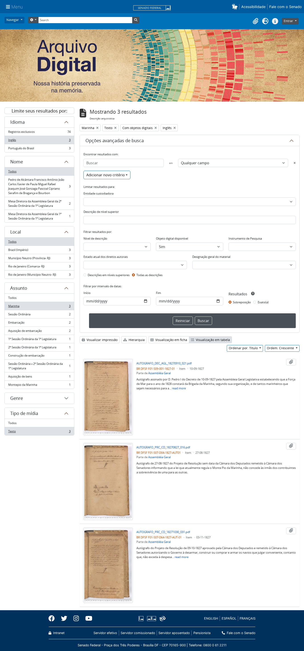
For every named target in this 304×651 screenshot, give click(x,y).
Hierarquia (136, 340)
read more (179, 388)
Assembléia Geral (159, 373)
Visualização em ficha (170, 340)
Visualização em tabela (212, 340)
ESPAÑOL (229, 618)
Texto (39, 432)
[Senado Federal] (152, 8)
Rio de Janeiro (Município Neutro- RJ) (39, 276)
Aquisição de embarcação (39, 332)
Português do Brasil (39, 149)
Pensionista (201, 633)
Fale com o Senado (285, 6)
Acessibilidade (253, 6)
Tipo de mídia (24, 413)
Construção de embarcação (39, 356)
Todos (12, 171)
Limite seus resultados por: (39, 111)
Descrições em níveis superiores (109, 275)
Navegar (13, 20)
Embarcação (39, 323)
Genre (16, 398)
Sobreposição (242, 302)
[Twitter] (64, 618)
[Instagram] (76, 618)
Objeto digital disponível (172, 238)
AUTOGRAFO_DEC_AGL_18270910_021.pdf (164, 363)
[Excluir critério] (295, 163)
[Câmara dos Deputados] (141, 618)
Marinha (39, 307)
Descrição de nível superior (101, 212)
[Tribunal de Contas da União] (162, 618)
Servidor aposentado (174, 633)
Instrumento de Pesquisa (245, 238)
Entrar (289, 21)
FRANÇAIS (247, 618)
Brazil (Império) (39, 251)
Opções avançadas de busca (114, 141)
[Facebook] (53, 618)
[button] (235, 7)
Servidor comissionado (138, 633)
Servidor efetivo (105, 633)
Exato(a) (263, 302)
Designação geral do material (211, 257)
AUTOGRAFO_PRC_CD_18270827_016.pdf (163, 447)
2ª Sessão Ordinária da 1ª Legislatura (39, 348)
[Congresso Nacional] (151, 618)
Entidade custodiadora (98, 193)
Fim (158, 293)
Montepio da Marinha (39, 386)
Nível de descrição (95, 238)
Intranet (58, 633)
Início (87, 293)
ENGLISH (211, 618)
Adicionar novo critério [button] (105, 175)
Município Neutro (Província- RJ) (39, 259)
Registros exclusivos (39, 133)
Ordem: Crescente (281, 348)
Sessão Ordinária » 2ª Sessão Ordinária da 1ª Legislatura (39, 366)
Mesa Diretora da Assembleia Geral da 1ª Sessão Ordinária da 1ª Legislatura (39, 216)
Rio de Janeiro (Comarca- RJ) (39, 267)
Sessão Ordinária (39, 315)
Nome (16, 162)
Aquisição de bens (39, 377)
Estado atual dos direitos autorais (105, 257)
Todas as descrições (149, 275)
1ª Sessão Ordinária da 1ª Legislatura (39, 340)
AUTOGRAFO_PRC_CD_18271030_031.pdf (163, 532)
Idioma (17, 122)
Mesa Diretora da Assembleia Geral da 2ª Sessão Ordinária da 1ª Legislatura (39, 203)
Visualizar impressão (102, 340)
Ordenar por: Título (244, 348)
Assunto (18, 288)
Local (15, 232)
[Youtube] (87, 618)
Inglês (39, 141)
